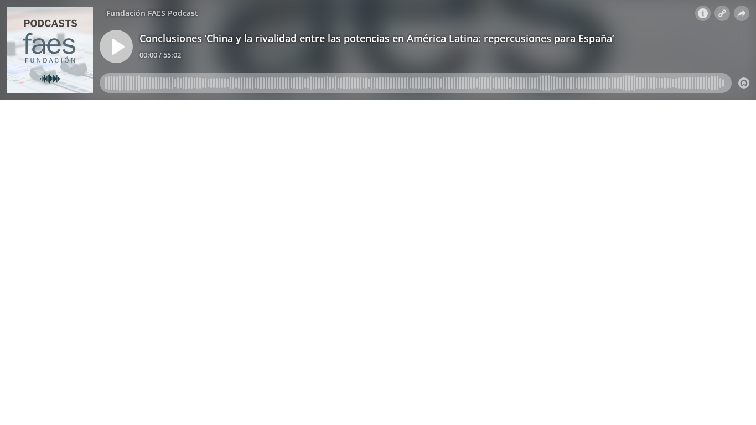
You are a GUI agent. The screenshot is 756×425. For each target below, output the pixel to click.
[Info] (703, 13)
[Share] (741, 13)
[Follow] (722, 13)
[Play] (116, 46)
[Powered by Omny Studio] (743, 83)
